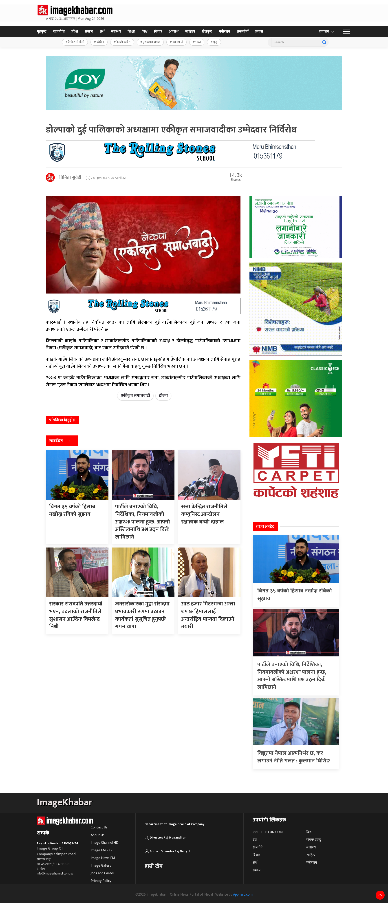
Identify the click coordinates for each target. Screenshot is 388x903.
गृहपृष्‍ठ (41, 32)
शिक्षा (131, 32)
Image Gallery (101, 866)
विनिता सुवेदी (70, 177)
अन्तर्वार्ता (243, 32)
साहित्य (190, 32)
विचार (158, 32)
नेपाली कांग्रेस (123, 42)
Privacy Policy (101, 881)
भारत (198, 42)
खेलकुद (207, 32)
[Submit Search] (324, 42)
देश (255, 840)
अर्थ (102, 32)
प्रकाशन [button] (324, 32)
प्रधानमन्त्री (177, 42)
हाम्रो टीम (154, 866)
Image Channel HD (104, 843)
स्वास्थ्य (116, 32)
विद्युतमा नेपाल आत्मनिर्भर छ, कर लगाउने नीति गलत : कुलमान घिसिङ (293, 757)
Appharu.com (243, 895)
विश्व (144, 32)
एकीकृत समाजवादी (135, 395)
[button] (346, 31)
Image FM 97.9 (101, 850)
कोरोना (100, 42)
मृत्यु (215, 42)
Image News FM (103, 858)
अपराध (174, 32)
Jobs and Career (102, 873)
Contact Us (99, 827)
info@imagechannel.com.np (55, 873)
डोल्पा (163, 395)
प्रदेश (74, 32)
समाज (89, 32)
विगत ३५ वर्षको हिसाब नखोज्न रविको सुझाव (294, 594)
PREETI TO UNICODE (268, 832)
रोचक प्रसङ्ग (313, 840)
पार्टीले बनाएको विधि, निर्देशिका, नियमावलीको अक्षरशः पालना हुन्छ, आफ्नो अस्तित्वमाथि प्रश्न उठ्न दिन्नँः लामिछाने (291, 676)
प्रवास (259, 32)
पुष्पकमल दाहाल (151, 42)
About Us (97, 835)
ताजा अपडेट (265, 526)
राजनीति (59, 32)
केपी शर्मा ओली (76, 42)
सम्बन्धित (56, 441)
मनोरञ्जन (224, 32)
